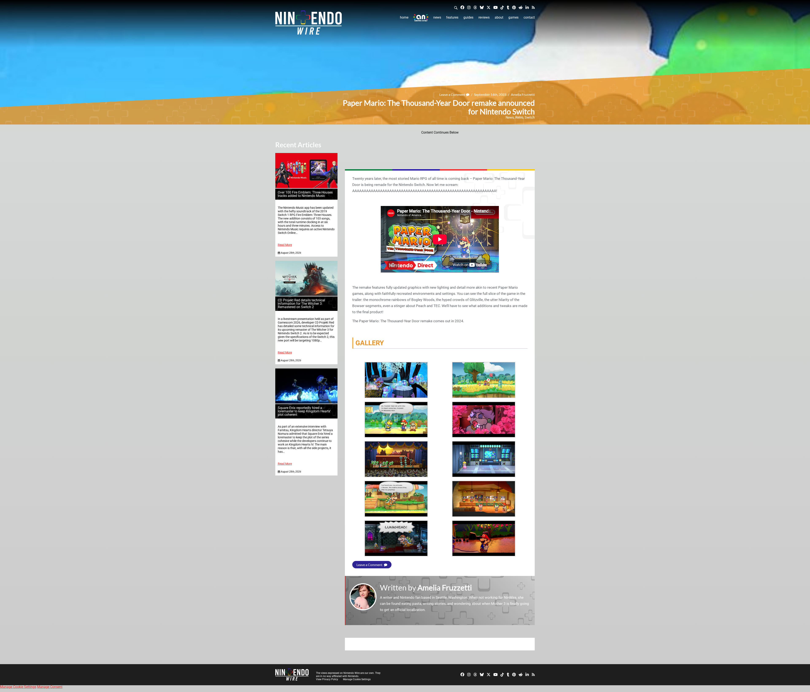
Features (452, 17)
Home (404, 17)
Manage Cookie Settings (357, 679)
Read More (285, 245)
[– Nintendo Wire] (308, 23)
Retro (519, 117)
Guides (468, 17)
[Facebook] (462, 7)
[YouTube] (495, 7)
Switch (530, 117)
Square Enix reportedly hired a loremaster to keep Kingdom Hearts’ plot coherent (304, 411)
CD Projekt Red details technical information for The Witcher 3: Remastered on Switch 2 (301, 303)
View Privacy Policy (327, 679)
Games (513, 17)
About (499, 17)
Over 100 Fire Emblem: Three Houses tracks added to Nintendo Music (305, 194)
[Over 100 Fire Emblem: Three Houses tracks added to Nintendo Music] (306, 187)
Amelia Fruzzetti (523, 94)
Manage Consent (49, 687)
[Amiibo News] (420, 17)
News (437, 17)
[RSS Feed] (533, 7)
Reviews (484, 17)
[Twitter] (488, 7)
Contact (529, 17)
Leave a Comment (452, 94)
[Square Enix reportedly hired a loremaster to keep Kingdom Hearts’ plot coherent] (306, 402)
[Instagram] (469, 7)
